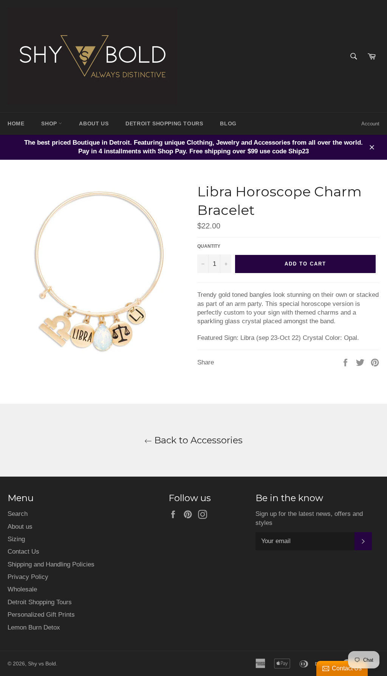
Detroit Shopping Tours (40, 602)
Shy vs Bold (42, 664)
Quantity (208, 246)
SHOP (50, 123)
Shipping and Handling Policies (51, 564)
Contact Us (23, 551)
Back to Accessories (197, 440)
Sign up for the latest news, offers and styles (309, 518)
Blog (228, 123)
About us (20, 526)
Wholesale (22, 589)
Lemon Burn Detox (34, 627)
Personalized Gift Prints (41, 614)
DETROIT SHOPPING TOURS (164, 123)
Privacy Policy (28, 576)
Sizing (16, 539)
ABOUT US (93, 123)
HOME (16, 123)
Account (370, 124)
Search (18, 513)
